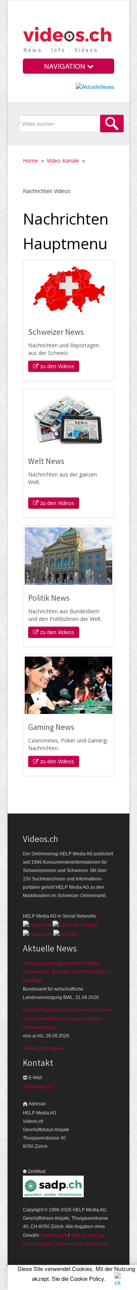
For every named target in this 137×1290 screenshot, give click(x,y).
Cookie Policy (87, 1278)
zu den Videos (56, 366)
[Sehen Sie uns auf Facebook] (37, 924)
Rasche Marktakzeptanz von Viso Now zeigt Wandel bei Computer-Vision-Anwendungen (67, 1018)
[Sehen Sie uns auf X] (75, 924)
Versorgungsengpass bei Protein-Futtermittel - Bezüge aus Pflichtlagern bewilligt (66, 971)
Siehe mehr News (43, 1048)
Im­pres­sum (54, 1234)
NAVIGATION (65, 66)
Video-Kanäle (63, 160)
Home (30, 160)
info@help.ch (38, 1086)
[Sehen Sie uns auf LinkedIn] (66, 933)
